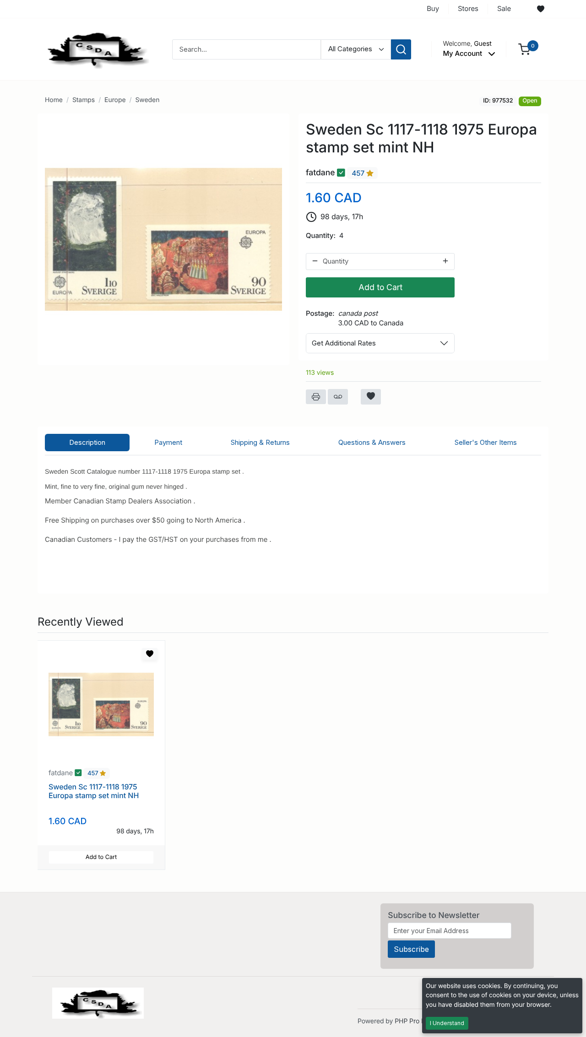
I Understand (447, 1023)
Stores (468, 8)
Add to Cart (380, 287)
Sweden (147, 100)
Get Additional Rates (344, 343)
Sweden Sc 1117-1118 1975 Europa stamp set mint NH (94, 791)
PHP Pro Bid (413, 1021)
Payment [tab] (168, 442)
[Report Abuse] (338, 397)
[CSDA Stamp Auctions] (95, 48)
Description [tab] (87, 442)
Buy (433, 8)
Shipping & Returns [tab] (260, 442)
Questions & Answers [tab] (372, 442)
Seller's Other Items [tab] (486, 442)
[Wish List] (540, 9)
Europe (114, 100)
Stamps (83, 100)
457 (359, 173)
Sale (504, 8)
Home (54, 100)
